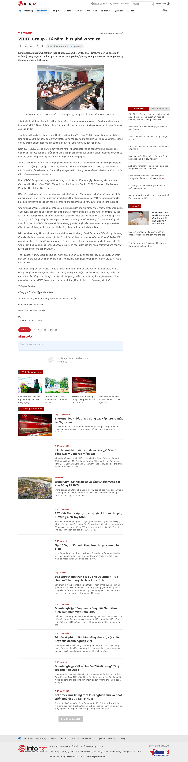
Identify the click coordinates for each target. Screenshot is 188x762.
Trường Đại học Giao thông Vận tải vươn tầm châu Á (56, 399)
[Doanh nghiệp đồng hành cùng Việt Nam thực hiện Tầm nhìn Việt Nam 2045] (35, 614)
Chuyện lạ (105, 10)
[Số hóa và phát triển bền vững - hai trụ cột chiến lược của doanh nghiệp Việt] (35, 643)
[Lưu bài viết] (42, 46)
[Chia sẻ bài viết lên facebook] (20, 46)
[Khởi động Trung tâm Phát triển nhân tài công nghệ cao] (111, 385)
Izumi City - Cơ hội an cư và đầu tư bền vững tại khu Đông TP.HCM (87, 483)
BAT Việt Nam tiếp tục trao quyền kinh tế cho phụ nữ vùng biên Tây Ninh (88, 515)
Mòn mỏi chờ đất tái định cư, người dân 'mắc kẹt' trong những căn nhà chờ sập (146, 233)
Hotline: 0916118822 (121, 3)
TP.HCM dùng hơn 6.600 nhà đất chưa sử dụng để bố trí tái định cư (147, 244)
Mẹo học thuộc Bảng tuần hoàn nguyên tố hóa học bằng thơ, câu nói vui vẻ (147, 157)
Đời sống (28, 10)
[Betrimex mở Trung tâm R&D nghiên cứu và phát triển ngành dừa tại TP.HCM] (35, 701)
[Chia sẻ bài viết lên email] (31, 46)
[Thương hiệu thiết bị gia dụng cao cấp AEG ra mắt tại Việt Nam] (84, 385)
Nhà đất (59, 477)
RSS (168, 10)
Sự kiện (130, 10)
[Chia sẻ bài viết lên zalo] (26, 46)
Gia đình (67, 10)
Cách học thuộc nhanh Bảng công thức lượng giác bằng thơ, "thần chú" (146, 177)
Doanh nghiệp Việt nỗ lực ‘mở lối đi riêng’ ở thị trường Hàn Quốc (87, 668)
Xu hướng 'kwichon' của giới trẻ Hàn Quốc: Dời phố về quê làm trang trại (148, 167)
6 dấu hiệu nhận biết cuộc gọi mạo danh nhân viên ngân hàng (147, 187)
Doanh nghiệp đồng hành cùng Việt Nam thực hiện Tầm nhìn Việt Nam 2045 (86, 610)
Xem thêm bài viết (70, 719)
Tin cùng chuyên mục (32, 408)
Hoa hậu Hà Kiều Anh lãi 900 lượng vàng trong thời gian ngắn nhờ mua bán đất (160, 218)
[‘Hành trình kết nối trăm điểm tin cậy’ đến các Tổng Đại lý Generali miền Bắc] (35, 456)
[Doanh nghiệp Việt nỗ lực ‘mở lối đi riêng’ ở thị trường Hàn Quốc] (35, 672)
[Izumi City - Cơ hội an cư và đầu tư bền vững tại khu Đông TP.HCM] (35, 488)
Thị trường (42, 10)
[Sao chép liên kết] (37, 46)
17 (162, 178)
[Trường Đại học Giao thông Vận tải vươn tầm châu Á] (57, 385)
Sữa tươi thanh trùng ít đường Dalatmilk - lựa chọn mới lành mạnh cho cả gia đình (86, 578)
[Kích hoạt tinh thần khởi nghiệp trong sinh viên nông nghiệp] (30, 385)
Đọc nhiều (139, 108)
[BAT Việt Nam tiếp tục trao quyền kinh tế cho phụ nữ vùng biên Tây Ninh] (35, 519)
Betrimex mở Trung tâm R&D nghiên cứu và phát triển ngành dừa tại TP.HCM (88, 696)
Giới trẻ (79, 10)
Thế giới (55, 10)
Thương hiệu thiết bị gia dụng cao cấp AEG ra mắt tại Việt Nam (83, 399)
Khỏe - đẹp (92, 10)
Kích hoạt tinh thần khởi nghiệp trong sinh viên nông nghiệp (29, 399)
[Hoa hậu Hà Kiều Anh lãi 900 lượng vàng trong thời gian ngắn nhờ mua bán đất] (138, 218)
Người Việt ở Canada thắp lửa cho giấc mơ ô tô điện (87, 547)
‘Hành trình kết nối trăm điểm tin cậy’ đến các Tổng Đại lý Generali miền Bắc (86, 452)
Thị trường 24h (62, 414)
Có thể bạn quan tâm (31, 372)
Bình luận (24, 330)
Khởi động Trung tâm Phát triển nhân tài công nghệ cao (110, 399)
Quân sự (119, 10)
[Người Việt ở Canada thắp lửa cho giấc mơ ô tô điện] (35, 551)
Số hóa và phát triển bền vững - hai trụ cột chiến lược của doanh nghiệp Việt (88, 639)
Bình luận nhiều (159, 108)
